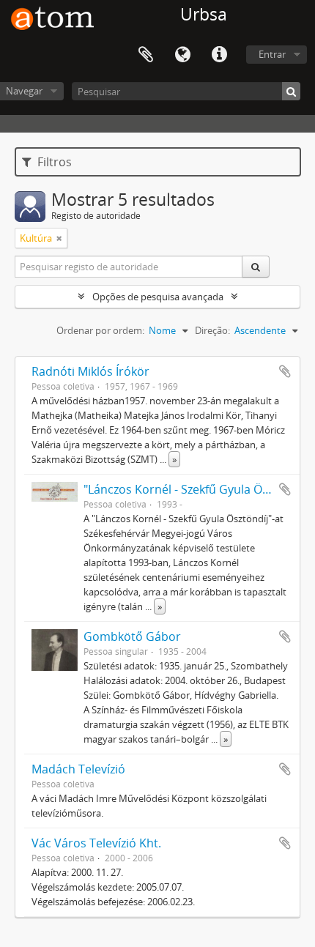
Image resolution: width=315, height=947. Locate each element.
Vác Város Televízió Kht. (96, 843)
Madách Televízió (78, 769)
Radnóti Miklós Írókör (90, 371)
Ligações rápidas (219, 55)
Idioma (182, 55)
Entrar (272, 54)
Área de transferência (145, 55)
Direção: (212, 330)
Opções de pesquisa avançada (157, 296)
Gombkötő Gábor (132, 636)
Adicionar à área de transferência (285, 371)
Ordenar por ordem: (100, 330)
